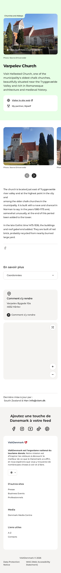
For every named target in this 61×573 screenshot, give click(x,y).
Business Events (16, 493)
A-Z (9, 533)
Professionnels (15, 497)
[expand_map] (53, 327)
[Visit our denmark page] (13, 428)
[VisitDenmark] (17, 442)
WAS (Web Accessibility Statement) (38, 563)
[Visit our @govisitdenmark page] (38, 428)
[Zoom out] (52, 374)
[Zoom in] (52, 366)
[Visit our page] (22, 428)
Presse (11, 489)
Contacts (12, 537)
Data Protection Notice (11, 563)
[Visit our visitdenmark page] (30, 428)
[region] (30, 350)
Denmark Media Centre (20, 515)
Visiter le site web (21, 100)
